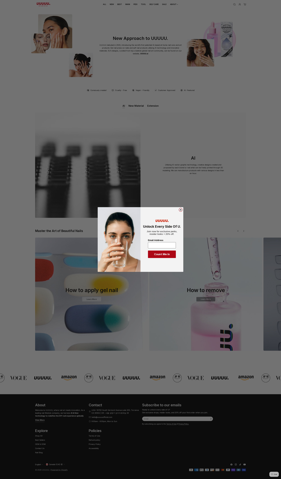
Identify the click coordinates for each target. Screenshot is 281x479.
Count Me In (162, 254)
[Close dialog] (180, 210)
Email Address (155, 240)
